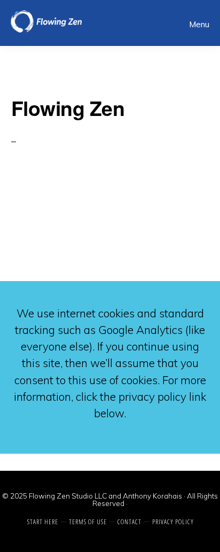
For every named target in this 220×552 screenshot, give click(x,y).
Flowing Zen (70, 21)
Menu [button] (199, 24)
